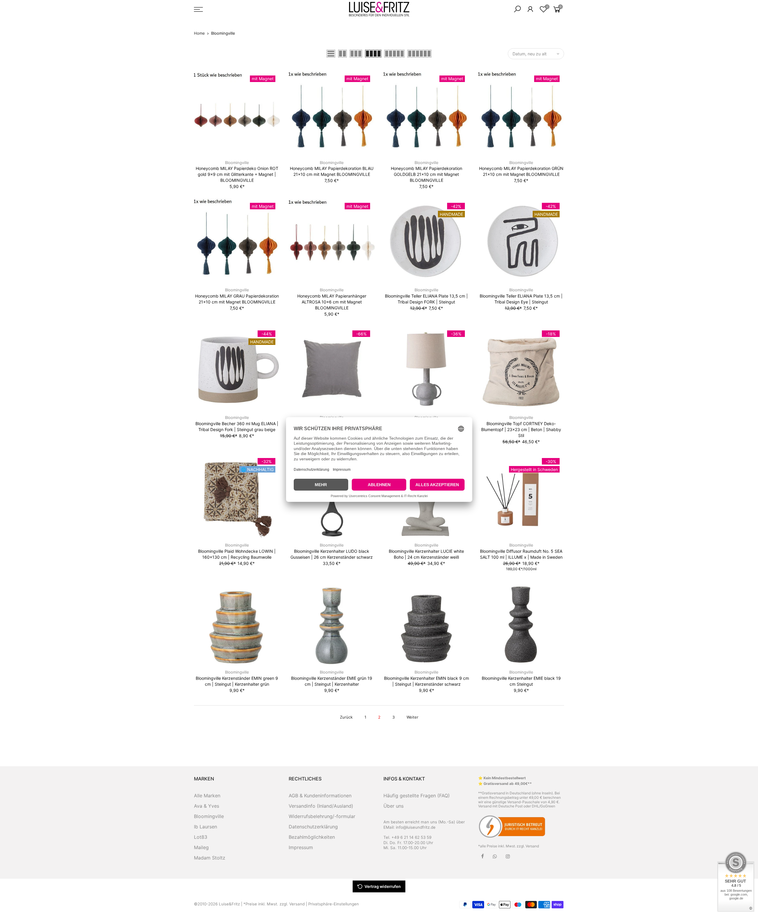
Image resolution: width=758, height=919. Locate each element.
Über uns (393, 806)
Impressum (301, 847)
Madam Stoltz (209, 858)
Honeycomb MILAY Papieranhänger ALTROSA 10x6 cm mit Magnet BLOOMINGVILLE (331, 301)
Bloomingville (237, 162)
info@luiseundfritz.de (416, 827)
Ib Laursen (205, 827)
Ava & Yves (206, 806)
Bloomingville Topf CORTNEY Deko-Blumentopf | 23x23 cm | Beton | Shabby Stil (521, 429)
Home (199, 33)
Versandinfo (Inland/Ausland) (321, 806)
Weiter (412, 717)
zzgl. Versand (528, 846)
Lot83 (200, 837)
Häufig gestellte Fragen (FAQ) (416, 795)
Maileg (201, 847)
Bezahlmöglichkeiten (312, 837)
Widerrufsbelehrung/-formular (322, 816)
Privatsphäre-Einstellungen (333, 904)
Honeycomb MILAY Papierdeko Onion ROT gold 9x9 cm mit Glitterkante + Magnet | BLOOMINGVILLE (237, 174)
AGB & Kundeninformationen (320, 795)
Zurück (346, 717)
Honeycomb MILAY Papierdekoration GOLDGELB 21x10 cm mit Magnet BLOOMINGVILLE (426, 174)
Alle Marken (207, 795)
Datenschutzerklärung (313, 827)
